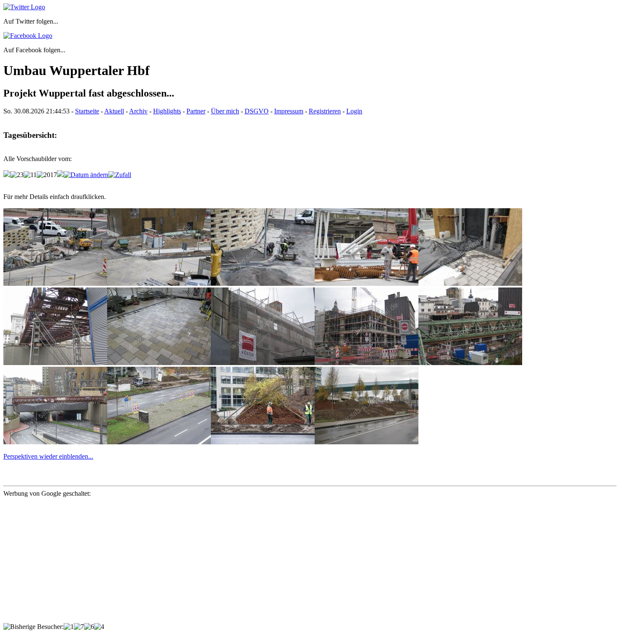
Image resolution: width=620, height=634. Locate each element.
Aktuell (114, 111)
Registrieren (325, 111)
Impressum (288, 111)
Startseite (87, 111)
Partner (195, 111)
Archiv (138, 111)
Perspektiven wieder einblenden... (48, 456)
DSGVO (257, 111)
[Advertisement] (256, 564)
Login (354, 111)
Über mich (225, 111)
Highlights (167, 111)
